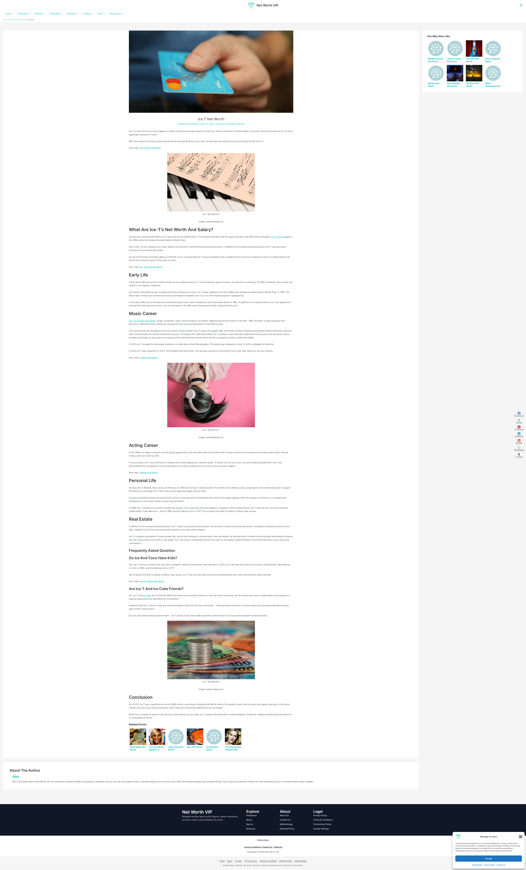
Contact (238, 861)
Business (250, 828)
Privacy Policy (489, 865)
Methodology (286, 824)
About (229, 861)
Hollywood (20, 19)
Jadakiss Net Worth (148, 472)
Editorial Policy (287, 828)
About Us (284, 815)
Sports (249, 824)
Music (249, 819)
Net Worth (12, 19)
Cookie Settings (321, 828)
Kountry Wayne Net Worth (151, 581)
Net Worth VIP (267, 5)
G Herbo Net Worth (148, 357)
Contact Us (501, 865)
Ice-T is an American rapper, (142, 320)
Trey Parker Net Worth (150, 148)
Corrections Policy (322, 824)
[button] (520, 836)
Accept (488, 858)
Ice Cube (146, 595)
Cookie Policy (477, 865)
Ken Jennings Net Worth (151, 267)
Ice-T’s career (277, 236)
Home (5, 19)
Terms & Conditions (323, 819)
